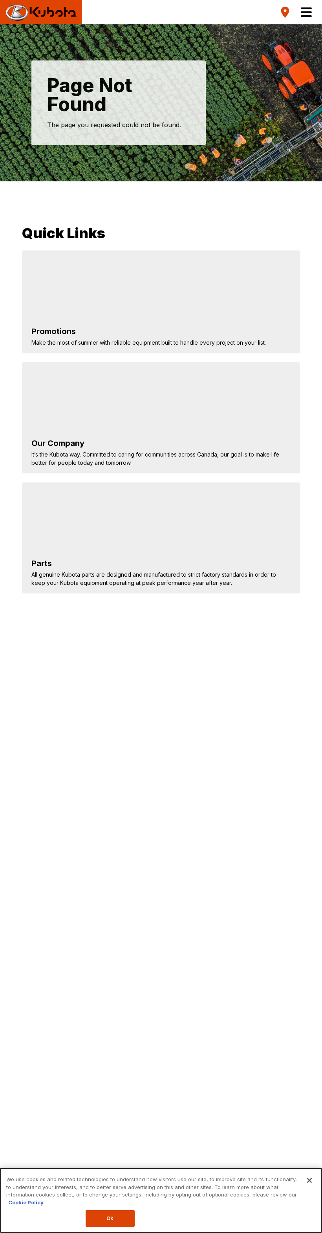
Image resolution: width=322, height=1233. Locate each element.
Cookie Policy (26, 1202)
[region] (161, 1200)
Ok (109, 1218)
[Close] (309, 1180)
